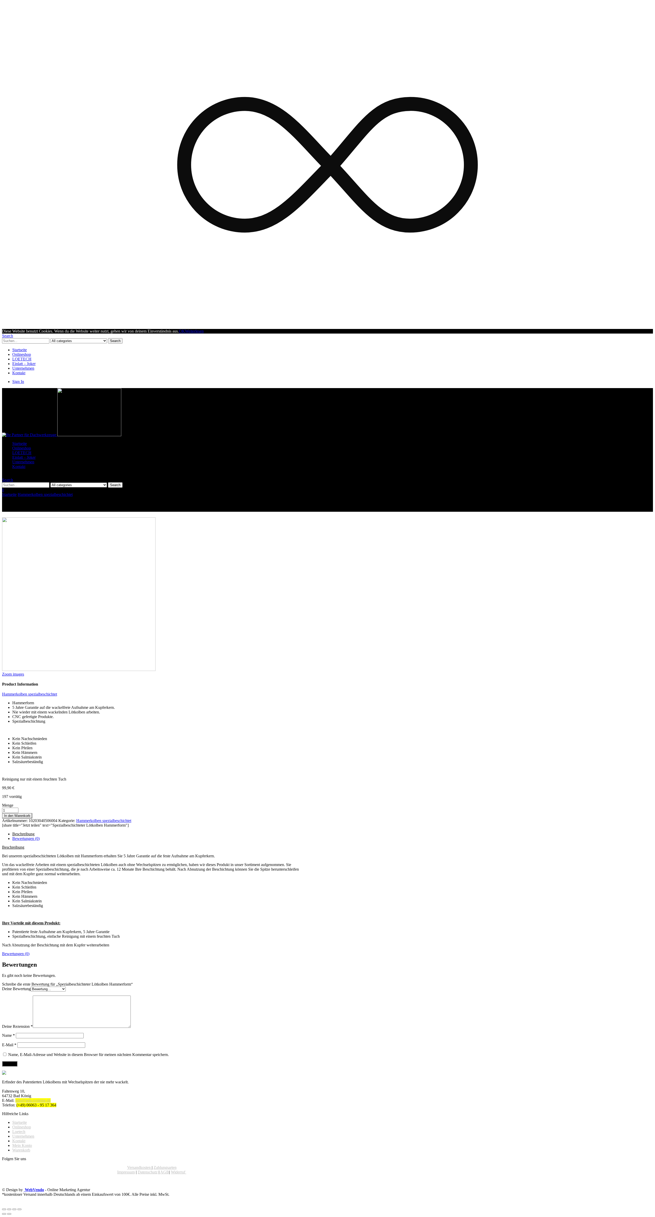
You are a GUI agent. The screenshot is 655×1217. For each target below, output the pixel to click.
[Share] (9, 1209)
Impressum (126, 1172)
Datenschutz (148, 1172)
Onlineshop (21, 354)
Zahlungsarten (165, 1167)
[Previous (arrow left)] (4, 1214)
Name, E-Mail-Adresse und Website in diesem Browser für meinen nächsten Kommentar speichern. (88, 1054)
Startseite (19, 350)
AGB (164, 1172)
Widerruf (178, 1172)
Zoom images (13, 674)
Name (8, 1035)
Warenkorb (21, 1150)
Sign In (18, 381)
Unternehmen (23, 368)
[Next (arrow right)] (9, 1214)
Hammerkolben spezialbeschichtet (45, 494)
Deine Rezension (17, 1026)
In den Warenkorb (17, 816)
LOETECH (21, 359)
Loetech (18, 1131)
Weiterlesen (194, 331)
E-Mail (9, 1045)
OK (182, 331)
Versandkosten (139, 1167)
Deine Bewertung (16, 989)
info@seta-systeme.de (33, 1100)
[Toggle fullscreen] (14, 1209)
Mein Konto (22, 1145)
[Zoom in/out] (19, 1209)
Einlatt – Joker (24, 363)
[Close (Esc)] (4, 1209)
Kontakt (18, 373)
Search (115, 341)
